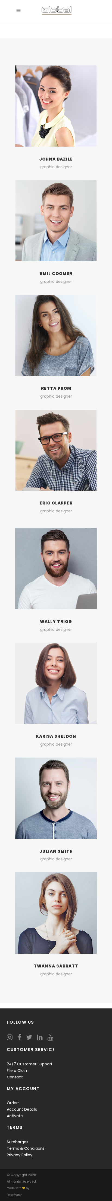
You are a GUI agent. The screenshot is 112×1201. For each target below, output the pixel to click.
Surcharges (17, 1142)
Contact (15, 1077)
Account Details (22, 1109)
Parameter (14, 1195)
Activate (15, 1116)
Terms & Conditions (26, 1148)
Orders (13, 1103)
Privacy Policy (19, 1155)
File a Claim (18, 1070)
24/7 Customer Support (29, 1064)
